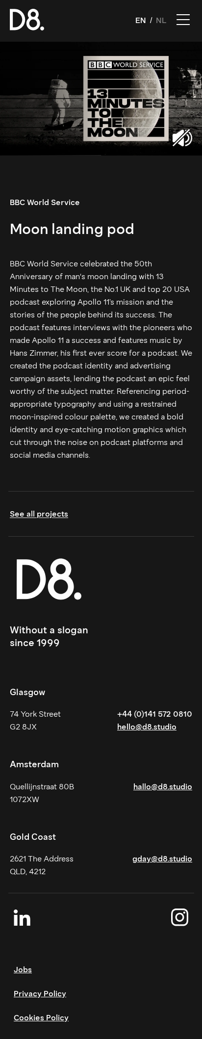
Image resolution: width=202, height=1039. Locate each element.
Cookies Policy (41, 1018)
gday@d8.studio (162, 859)
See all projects (39, 514)
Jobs (23, 969)
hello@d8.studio (147, 727)
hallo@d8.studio (162, 786)
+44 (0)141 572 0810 (154, 714)
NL (161, 20)
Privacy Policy (40, 993)
